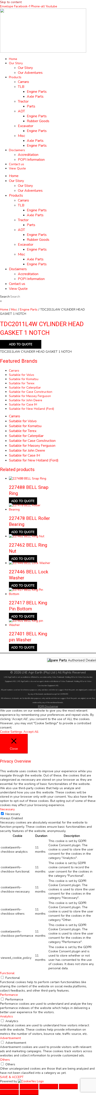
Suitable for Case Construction (30, 392)
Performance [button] (9, 995)
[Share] (48, 1086)
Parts (31, 106)
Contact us (16, 164)
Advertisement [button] (10, 1038)
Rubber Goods (38, 121)
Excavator (25, 125)
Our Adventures (30, 72)
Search (5, 296)
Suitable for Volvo (21, 375)
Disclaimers (17, 150)
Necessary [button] (7, 809)
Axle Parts (35, 96)
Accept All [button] (30, 732)
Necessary (12, 814)
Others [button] (5, 1060)
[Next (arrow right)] (29, 1092)
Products (15, 77)
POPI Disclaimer (48, 706)
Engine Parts (37, 91)
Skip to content (11, 2)
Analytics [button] (6, 1016)
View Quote (17, 168)
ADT (21, 111)
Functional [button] (7, 973)
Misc (21, 135)
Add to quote (20, 344)
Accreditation (28, 154)
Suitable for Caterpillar (25, 387)
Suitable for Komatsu (23, 379)
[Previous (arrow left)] (9, 1092)
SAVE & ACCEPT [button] (12, 1077)
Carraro (23, 81)
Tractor (23, 101)
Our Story (16, 63)
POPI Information (31, 159)
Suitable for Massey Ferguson (30, 396)
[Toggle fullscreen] (29, 1086)
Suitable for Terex (21, 383)
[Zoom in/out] (9, 1086)
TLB (21, 86)
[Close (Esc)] (68, 1086)
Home (13, 59)
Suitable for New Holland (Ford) (31, 409)
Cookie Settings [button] (11, 732)
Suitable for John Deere (25, 400)
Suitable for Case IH (23, 404)
